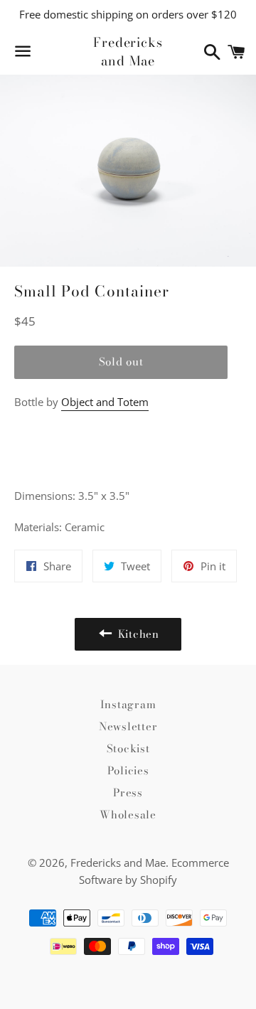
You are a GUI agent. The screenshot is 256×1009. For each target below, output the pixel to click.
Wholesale (128, 814)
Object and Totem (105, 402)
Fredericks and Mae (128, 51)
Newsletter (128, 726)
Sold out (121, 361)
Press (128, 792)
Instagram (128, 704)
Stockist (128, 748)
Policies (128, 770)
